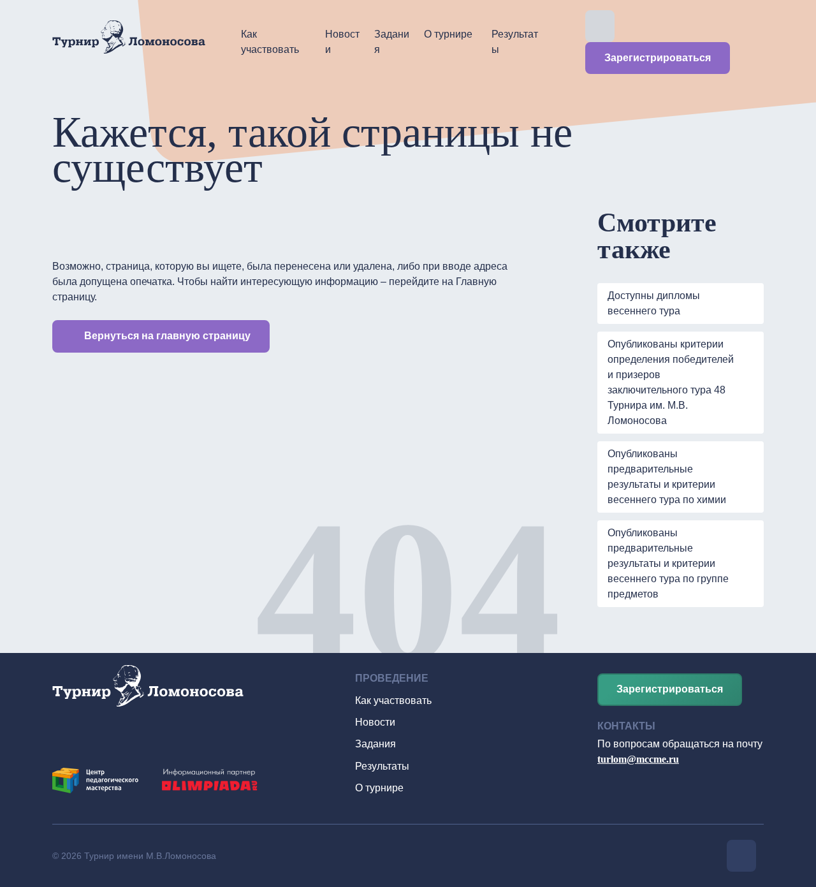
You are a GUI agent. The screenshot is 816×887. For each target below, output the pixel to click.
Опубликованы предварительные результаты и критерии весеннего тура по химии (667, 476)
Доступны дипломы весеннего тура (654, 303)
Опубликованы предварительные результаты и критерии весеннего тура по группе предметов (668, 563)
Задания (391, 42)
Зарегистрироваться (657, 57)
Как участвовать (270, 42)
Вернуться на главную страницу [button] (167, 335)
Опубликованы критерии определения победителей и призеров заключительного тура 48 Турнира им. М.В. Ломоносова (671, 382)
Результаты (515, 42)
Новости (342, 42)
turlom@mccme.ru (638, 759)
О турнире (448, 34)
